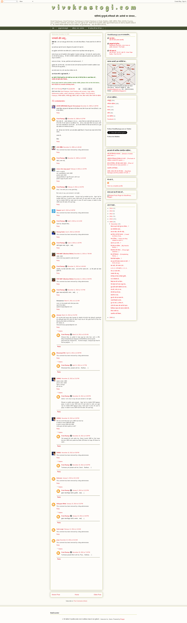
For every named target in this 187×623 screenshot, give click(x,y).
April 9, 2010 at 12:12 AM (75, 221)
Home (77, 594)
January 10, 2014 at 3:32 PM (75, 503)
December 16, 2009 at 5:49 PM (89, 106)
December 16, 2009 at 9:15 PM (76, 118)
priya (58, 540)
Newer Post (56, 594)
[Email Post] (79, 89)
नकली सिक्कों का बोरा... (116, 300)
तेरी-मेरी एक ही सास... (116, 292)
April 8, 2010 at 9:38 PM (68, 210)
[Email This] (84, 89)
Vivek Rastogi (58, 89)
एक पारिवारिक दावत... (116, 229)
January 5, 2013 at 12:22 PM (80, 490)
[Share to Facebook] (89, 89)
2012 (111, 213)
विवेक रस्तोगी (86, 95)
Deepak (58, 210)
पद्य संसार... (112, 38)
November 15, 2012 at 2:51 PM (70, 378)
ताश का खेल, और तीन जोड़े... (118, 231)
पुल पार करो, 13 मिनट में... (117, 302)
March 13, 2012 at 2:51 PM (69, 315)
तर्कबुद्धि (109, 100)
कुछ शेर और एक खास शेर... (117, 297)
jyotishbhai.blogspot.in (119, 91)
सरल (108, 106)
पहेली (77, 95)
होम (53, 28)
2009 (111, 221)
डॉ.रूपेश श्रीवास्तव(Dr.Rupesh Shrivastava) (68, 106)
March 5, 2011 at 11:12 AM (71, 300)
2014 (111, 208)
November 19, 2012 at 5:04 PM (81, 465)
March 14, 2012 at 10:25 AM (80, 334)
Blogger (122, 619)
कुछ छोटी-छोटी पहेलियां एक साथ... (119, 287)
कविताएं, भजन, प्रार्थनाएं (78, 28)
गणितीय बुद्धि (68, 95)
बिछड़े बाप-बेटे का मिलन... (117, 281)
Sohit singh (60, 529)
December (114, 224)
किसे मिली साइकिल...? (116, 258)
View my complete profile (115, 186)
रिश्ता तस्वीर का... (115, 311)
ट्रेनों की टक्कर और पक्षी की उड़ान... (120, 305)
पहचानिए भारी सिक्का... (113, 168)
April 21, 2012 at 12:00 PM (73, 353)
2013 (111, 211)
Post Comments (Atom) (80, 601)
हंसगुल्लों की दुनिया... (114, 43)
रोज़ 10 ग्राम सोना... (116, 271)
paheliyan (78, 93)
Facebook (110, 119)
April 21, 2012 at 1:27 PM (79, 365)
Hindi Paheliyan (65, 91)
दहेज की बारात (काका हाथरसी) (116, 40)
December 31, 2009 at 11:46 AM (72, 147)
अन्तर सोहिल (59, 147)
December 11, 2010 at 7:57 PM (76, 290)
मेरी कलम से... (113, 50)
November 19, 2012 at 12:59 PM (81, 396)
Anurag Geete (60, 232)
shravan (58, 315)
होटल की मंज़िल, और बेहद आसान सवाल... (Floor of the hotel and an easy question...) (120, 164)
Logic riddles (90, 91)
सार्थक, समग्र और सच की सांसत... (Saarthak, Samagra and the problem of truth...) (119, 171)
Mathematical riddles (58, 93)
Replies (60, 331)
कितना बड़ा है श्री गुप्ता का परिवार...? (120, 226)
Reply (58, 113)
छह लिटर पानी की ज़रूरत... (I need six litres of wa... (120, 235)
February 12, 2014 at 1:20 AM (72, 529)
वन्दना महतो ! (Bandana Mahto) (65, 253)
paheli (66, 93)
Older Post (97, 594)
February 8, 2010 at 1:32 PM (79, 169)
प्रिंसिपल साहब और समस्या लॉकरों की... (120, 308)
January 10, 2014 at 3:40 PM (80, 516)
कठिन (108, 113)
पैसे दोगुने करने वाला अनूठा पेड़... (119, 284)
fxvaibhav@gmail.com (114, 89)
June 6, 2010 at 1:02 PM (75, 243)
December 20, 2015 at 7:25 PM (81, 552)
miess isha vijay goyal (63, 169)
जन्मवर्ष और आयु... (115, 273)
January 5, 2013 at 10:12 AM (71, 478)
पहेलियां (74, 95)
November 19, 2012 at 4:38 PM (81, 436)
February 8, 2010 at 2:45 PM (76, 187)
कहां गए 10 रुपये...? (116, 243)
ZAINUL (58, 378)
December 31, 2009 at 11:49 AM (77, 158)
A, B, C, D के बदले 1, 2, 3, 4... (119, 268)
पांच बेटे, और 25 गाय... (116, 289)
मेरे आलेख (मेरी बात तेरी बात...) (95, 28)
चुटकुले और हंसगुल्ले (63, 28)
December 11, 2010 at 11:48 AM (77, 266)
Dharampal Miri (61, 353)
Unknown (59, 478)
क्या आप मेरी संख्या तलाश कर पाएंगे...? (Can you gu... (120, 262)
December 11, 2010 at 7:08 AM (83, 253)
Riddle (83, 93)
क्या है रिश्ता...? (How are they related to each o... (119, 239)
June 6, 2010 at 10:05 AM (72, 232)
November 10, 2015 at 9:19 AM (69, 540)
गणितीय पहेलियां (61, 95)
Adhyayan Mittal (61, 503)
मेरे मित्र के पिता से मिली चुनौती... (119, 276)
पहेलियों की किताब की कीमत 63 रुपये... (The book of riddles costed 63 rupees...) (121, 159)
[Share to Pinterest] (91, 89)
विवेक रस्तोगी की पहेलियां (95, 95)
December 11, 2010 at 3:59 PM (83, 279)
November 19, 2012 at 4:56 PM (70, 452)
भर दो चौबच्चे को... (115, 279)
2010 (111, 219)
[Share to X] (88, 89)
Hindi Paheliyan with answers (78, 91)
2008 (111, 317)
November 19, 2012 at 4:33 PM (70, 418)
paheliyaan (71, 93)
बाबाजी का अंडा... (115, 295)
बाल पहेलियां (110, 116)
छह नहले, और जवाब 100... (117, 265)
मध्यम (80, 95)
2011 (111, 216)
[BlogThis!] (86, 89)
